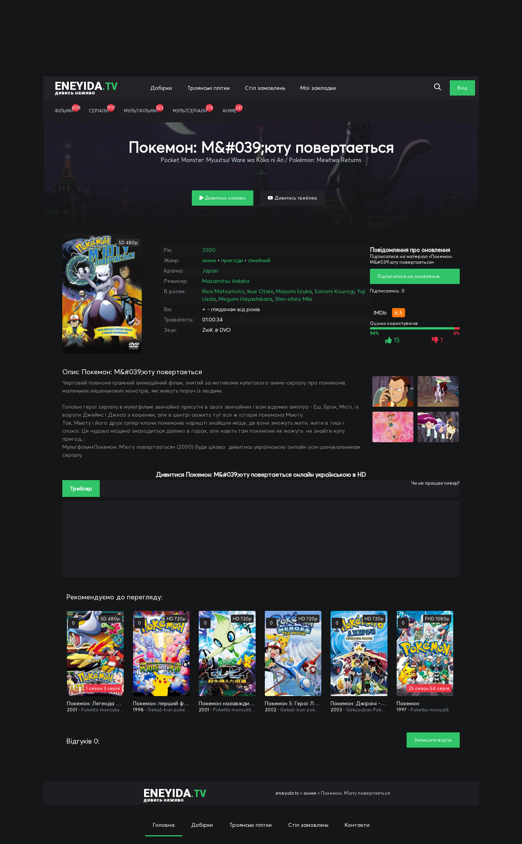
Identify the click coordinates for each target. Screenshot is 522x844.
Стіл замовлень (265, 87)
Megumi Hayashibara (245, 298)
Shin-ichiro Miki (293, 298)
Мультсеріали (193, 109)
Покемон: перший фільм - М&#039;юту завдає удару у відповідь (161, 703)
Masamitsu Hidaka (226, 281)
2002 (270, 710)
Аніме (232, 109)
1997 (402, 710)
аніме (209, 260)
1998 (138, 710)
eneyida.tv (287, 793)
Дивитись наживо (225, 198)
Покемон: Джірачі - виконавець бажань (359, 703)
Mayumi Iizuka (294, 291)
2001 (72, 710)
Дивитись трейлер (295, 198)
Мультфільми (143, 109)
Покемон (408, 703)
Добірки (161, 87)
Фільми (67, 109)
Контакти (357, 824)
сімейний (259, 260)
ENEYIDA (86, 87)
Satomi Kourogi (334, 291)
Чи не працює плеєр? (435, 483)
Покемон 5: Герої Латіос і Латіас (293, 703)
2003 (336, 710)
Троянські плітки (208, 87)
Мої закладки (318, 87)
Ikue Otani (260, 291)
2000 (209, 250)
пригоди (232, 260)
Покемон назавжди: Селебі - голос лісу (227, 703)
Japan (210, 270)
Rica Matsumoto (223, 291)
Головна (164, 824)
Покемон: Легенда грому (95, 703)
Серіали (102, 109)
